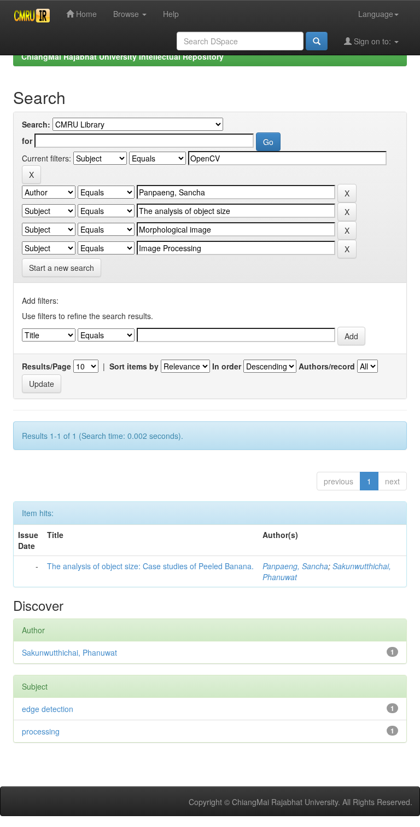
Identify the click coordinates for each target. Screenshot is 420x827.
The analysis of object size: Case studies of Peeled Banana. (150, 565)
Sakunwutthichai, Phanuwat (69, 652)
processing (41, 731)
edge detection (47, 708)
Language (375, 13)
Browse (127, 13)
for (27, 140)
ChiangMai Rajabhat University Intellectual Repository (122, 56)
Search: (36, 124)
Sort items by (134, 366)
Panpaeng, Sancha (295, 565)
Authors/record (327, 366)
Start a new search (61, 267)
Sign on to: (372, 41)
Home (85, 13)
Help (171, 13)
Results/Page (46, 366)
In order (226, 366)
